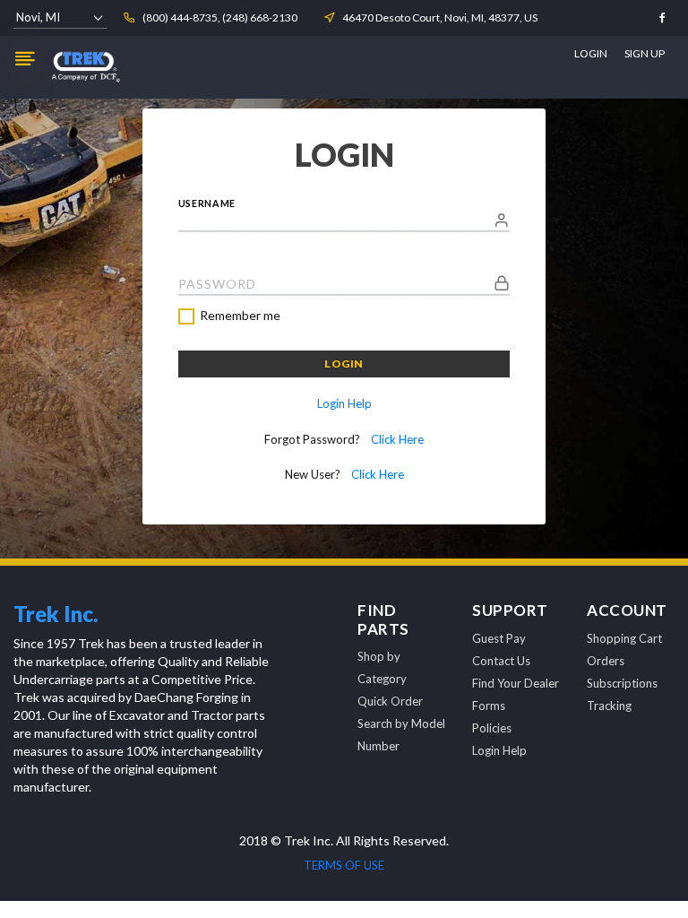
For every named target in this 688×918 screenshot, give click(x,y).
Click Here (397, 439)
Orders (605, 661)
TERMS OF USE (344, 865)
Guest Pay (499, 638)
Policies (492, 728)
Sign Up (644, 53)
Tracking (609, 705)
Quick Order (390, 701)
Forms (488, 705)
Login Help (344, 403)
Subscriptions (622, 683)
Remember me (240, 315)
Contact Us (501, 661)
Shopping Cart (624, 638)
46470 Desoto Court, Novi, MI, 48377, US (440, 17)
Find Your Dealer (515, 683)
